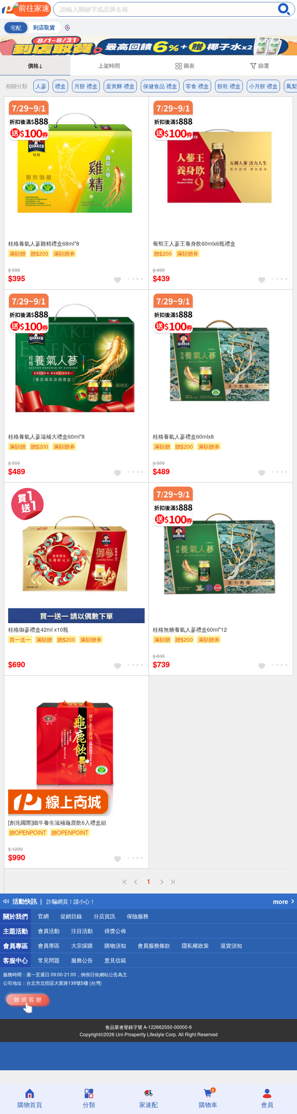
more (280, 901)
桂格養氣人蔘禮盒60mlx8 (183, 436)
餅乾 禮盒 (229, 86)
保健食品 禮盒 (160, 86)
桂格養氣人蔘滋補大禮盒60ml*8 (46, 436)
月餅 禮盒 (85, 86)
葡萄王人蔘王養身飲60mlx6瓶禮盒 (194, 243)
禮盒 (60, 86)
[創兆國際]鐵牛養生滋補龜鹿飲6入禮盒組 (57, 822)
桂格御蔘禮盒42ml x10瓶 (38, 629)
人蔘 (41, 86)
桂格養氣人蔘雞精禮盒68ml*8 (43, 243)
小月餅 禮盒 (263, 86)
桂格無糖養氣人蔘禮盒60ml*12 (190, 629)
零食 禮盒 (197, 86)
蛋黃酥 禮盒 (120, 86)
